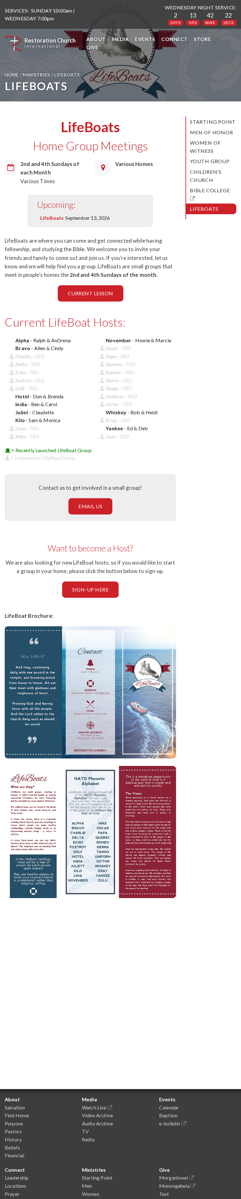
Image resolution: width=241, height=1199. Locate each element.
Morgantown (174, 1178)
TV (85, 1131)
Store (203, 39)
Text (164, 1194)
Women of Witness (205, 147)
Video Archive (97, 1115)
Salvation (15, 1107)
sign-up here (90, 589)
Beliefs (12, 1147)
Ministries (36, 74)
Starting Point (213, 122)
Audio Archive (97, 1123)
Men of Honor (211, 132)
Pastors (13, 1131)
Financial (14, 1155)
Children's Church (206, 176)
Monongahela (174, 1186)
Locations (15, 1186)
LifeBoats (204, 209)
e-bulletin (170, 1123)
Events (145, 39)
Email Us (90, 506)
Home (12, 74)
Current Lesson (90, 293)
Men (87, 1186)
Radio (88, 1139)
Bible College (211, 190)
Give (92, 47)
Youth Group (210, 161)
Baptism (168, 1115)
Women (90, 1194)
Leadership (17, 1178)
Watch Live (94, 1107)
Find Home (17, 1115)
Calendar (169, 1107)
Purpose (14, 1123)
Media (120, 39)
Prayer (12, 1194)
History (13, 1139)
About (96, 39)
